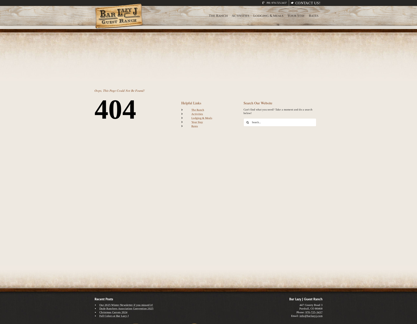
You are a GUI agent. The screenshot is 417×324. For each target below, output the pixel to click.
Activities (197, 114)
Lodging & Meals (201, 118)
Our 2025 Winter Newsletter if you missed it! (126, 305)
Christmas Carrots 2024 (113, 312)
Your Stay (197, 122)
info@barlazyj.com (311, 315)
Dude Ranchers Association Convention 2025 (126, 308)
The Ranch (197, 109)
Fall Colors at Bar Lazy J (114, 315)
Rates (194, 126)
